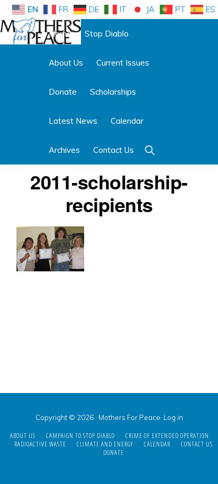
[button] (149, 150)
